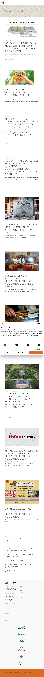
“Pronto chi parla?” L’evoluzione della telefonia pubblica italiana (20, 549)
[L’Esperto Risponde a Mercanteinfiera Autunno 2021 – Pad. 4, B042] (22, 208)
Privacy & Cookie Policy (26, 672)
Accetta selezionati (22, 352)
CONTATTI (7, 620)
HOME (21, 590)
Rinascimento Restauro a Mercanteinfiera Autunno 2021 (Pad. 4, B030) (21, 281)
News (17, 87)
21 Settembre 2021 (8, 273)
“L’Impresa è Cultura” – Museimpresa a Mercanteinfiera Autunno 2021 (22, 454)
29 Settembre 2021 (8, 40)
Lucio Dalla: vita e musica (15, 560)
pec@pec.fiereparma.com (11, 603)
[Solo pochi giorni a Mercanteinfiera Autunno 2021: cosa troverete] (22, 29)
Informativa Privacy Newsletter (17, 674)
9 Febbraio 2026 (7, 561)
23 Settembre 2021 (8, 222)
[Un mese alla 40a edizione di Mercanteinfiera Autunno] (22, 492)
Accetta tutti (36, 352)
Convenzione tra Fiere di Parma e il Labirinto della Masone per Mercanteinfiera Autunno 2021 (19, 400)
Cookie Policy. (8, 337)
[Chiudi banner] (42, 323)
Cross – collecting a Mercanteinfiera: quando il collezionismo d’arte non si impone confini (21, 167)
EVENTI (21, 597)
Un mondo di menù (12, 545)
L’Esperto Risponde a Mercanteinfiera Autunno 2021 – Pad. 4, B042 (22, 228)
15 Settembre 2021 (8, 391)
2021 (14, 40)
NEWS (6, 618)
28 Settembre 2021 (8, 116)
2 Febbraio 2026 (7, 571)
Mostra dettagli (37, 349)
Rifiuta (8, 352)
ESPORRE (21, 594)
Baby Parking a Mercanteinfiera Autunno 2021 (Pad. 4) (21, 92)
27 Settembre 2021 (8, 158)
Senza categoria (15, 506)
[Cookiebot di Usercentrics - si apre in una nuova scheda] (35, 323)
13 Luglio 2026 (7, 542)
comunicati (15, 116)
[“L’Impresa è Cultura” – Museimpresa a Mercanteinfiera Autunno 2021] (22, 437)
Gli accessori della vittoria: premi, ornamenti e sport (18, 565)
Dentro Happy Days (12, 570)
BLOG (6, 615)
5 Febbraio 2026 (7, 567)
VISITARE (21, 592)
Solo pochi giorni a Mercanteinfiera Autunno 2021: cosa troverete (20, 47)
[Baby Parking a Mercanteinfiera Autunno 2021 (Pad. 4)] (19, 77)
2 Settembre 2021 (8, 506)
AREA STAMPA (8, 613)
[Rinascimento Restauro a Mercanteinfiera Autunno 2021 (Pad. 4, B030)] (22, 261)
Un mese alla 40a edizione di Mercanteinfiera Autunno (18, 512)
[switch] (16, 345)
